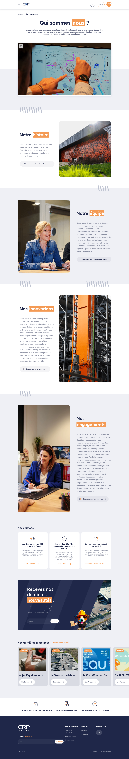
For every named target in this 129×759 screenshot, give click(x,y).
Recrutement (69, 740)
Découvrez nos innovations (35, 369)
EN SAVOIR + (30, 564)
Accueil (20, 14)
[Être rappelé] (92, 4)
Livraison (83, 731)
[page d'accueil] (26, 5)
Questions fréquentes (68, 731)
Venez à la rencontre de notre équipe (94, 259)
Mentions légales (106, 751)
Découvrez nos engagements (93, 499)
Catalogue (84, 734)
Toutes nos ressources (61, 643)
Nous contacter (70, 736)
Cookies (94, 751)
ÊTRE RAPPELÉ (63, 564)
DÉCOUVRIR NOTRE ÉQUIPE (94, 564)
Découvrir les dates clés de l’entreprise (37, 164)
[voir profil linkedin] (99, 732)
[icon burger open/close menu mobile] (19, 5)
